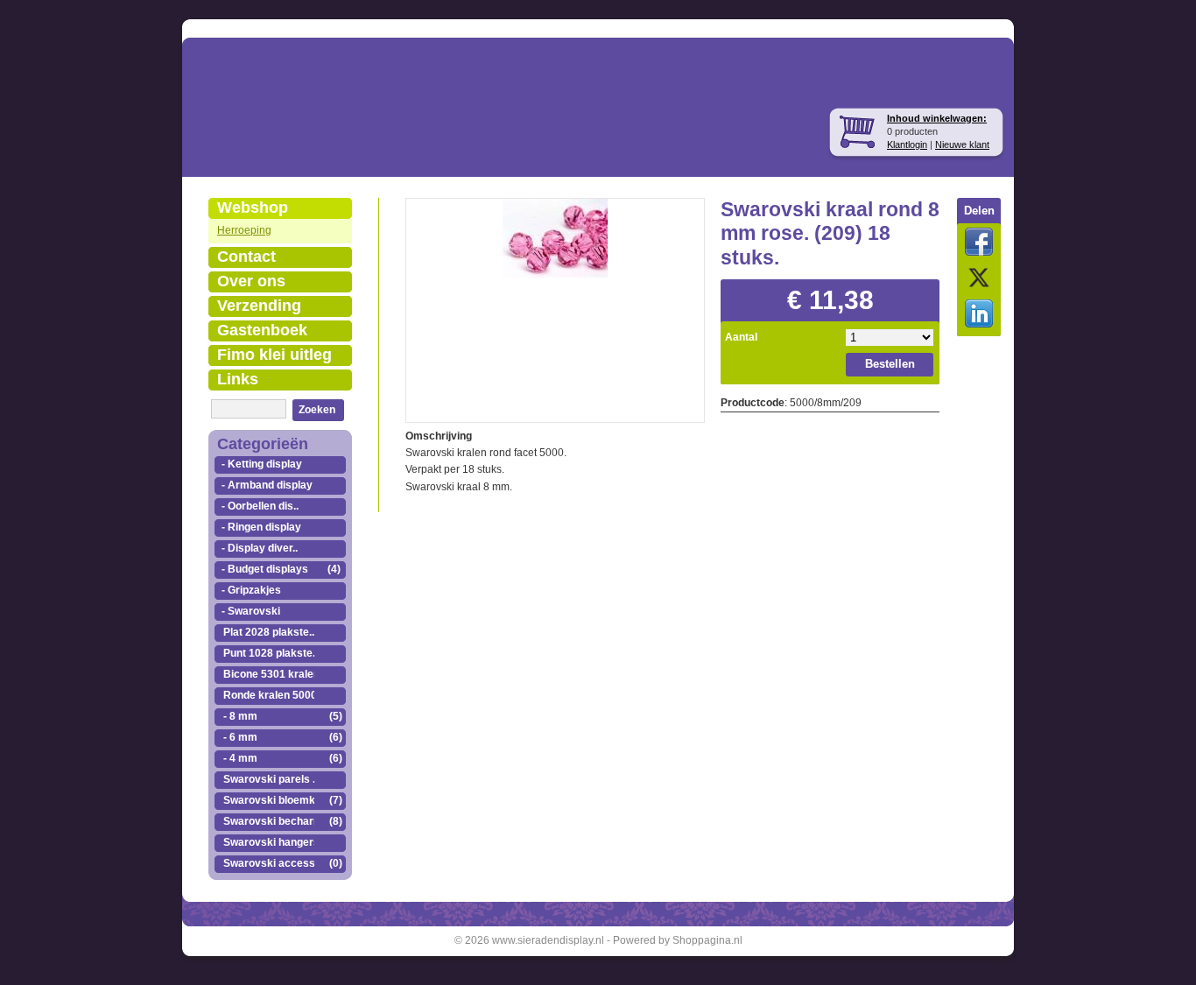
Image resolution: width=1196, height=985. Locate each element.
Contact (246, 256)
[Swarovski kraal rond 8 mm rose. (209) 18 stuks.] (555, 237)
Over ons (251, 281)
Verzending (259, 305)
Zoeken (317, 410)
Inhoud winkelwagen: (937, 118)
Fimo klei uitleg (274, 354)
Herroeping (244, 230)
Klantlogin (907, 144)
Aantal (741, 337)
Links (237, 379)
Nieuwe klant (962, 144)
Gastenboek (262, 330)
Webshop (252, 207)
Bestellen (890, 363)
